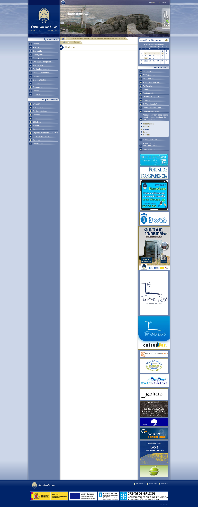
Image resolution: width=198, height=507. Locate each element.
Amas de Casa (149, 79)
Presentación (148, 124)
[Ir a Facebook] (63, 5)
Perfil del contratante (41, 69)
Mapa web (164, 483)
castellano (164, 2)
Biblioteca (37, 122)
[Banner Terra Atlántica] (154, 365)
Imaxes (146, 132)
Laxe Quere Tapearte (151, 97)
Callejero (36, 76)
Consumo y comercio (41, 136)
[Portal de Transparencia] (154, 173)
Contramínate (148, 93)
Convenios (37, 94)
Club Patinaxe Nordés (151, 111)
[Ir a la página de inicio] (64, 38)
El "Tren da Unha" (150, 104)
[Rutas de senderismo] (154, 433)
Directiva (146, 127)
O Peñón (146, 100)
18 (146, 58)
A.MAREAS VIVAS (150, 140)
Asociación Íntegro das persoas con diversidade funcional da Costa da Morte (155, 117)
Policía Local (38, 108)
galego (153, 2)
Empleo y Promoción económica (45, 133)
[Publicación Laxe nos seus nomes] (154, 452)
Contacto (36, 84)
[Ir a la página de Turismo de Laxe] (165, 19)
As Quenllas (147, 86)
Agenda (36, 47)
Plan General (38, 65)
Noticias (36, 44)
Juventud (36, 140)
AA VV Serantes (149, 75)
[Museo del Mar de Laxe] (154, 354)
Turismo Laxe (38, 144)
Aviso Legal (153, 483)
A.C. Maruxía (148, 72)
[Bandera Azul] (154, 422)
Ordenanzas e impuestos (42, 62)
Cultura (36, 118)
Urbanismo (37, 104)
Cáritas (146, 90)
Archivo (36, 126)
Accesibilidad (140, 483)
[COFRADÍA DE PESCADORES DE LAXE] (154, 380)
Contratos (36, 91)
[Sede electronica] (154, 160)
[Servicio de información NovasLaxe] (154, 195)
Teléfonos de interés (41, 73)
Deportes (36, 115)
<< (141, 46)
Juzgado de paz (39, 129)
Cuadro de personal (41, 58)
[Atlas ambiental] (154, 471)
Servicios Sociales (40, 111)
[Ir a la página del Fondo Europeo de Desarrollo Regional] (83, 500)
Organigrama (38, 55)
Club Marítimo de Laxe (152, 108)
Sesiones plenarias (40, 87)
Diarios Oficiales (39, 80)
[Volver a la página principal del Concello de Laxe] (44, 20)
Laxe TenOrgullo (149, 149)
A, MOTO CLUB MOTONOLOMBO (150, 144)
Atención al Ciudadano (150, 40)
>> (166, 46)
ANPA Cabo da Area (151, 82)
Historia (64, 42)
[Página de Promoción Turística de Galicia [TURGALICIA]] (154, 394)
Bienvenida (37, 51)
